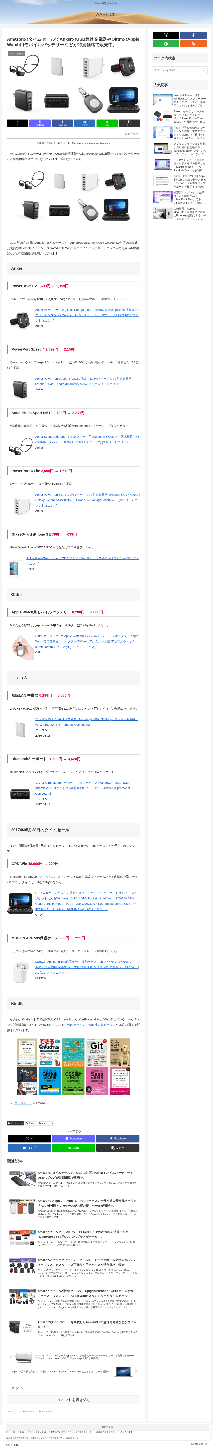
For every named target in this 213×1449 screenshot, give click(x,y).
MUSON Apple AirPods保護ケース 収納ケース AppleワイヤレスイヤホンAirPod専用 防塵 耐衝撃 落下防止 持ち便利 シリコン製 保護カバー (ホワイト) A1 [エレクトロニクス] (87, 967)
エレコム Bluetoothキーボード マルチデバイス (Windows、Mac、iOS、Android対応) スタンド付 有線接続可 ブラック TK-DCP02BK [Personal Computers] (83, 788)
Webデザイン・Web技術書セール (89, 1024)
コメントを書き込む (74, 1400)
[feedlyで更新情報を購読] (166, 43)
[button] (129, 123)
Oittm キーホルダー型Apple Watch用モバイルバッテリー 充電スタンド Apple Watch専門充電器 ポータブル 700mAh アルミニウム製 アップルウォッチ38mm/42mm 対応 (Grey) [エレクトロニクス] (86, 641)
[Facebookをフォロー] (193, 35)
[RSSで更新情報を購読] (193, 43)
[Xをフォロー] (166, 35)
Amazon (32, 1123)
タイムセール (23, 1103)
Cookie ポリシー (73, 1438)
